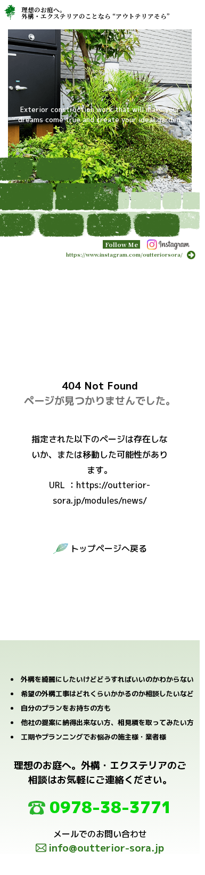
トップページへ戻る (108, 548)
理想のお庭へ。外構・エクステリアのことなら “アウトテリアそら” (95, 12)
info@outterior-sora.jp (106, 848)
